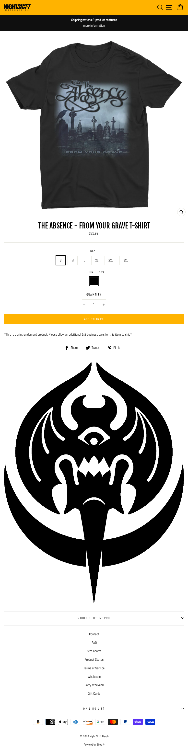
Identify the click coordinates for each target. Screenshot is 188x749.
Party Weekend (94, 685)
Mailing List (94, 708)
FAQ (94, 642)
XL (96, 260)
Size (94, 251)
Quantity (94, 294)
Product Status (94, 659)
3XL (125, 260)
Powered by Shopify (94, 745)
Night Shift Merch (94, 618)
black (94, 281)
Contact (94, 634)
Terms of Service (94, 668)
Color (94, 272)
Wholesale (94, 676)
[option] (94, 22)
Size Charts (94, 651)
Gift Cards (94, 693)
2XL (110, 260)
